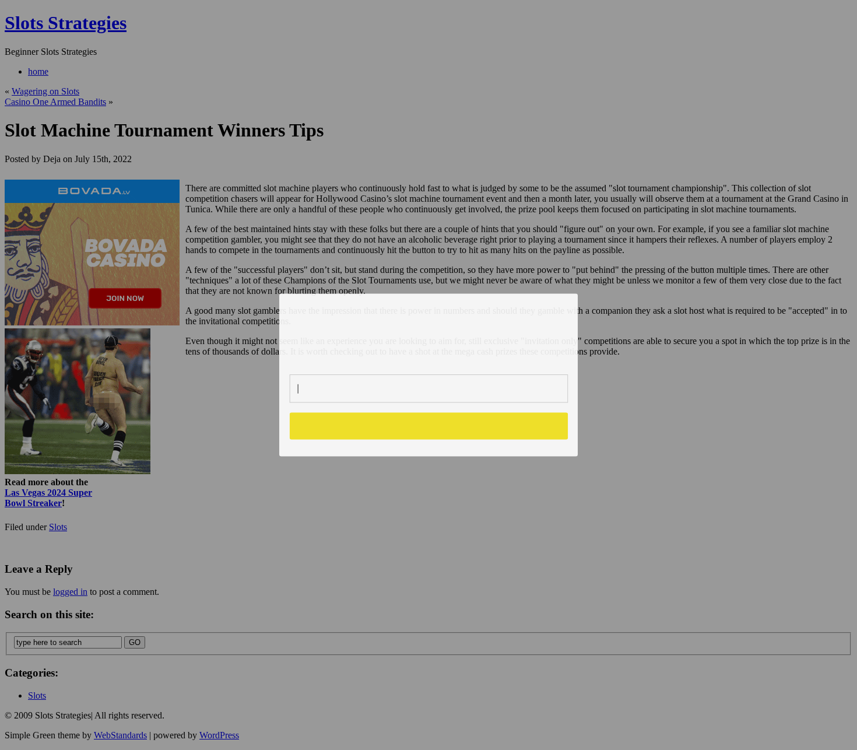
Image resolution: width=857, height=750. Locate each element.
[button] (429, 329)
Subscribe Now (429, 426)
